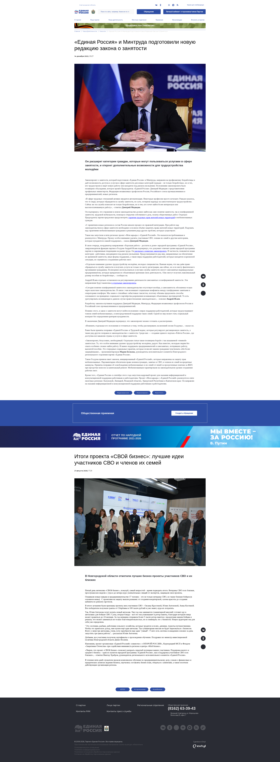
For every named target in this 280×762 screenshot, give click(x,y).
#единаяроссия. (123, 393)
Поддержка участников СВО (140, 26)
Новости (103, 31)
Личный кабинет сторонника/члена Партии (184, 12)
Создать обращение (184, 413)
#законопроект (142, 393)
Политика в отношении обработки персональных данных (97, 752)
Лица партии (94, 20)
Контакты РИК (83, 711)
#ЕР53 (122, 689)
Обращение (149, 12)
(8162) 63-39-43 (182, 708)
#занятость (159, 393)
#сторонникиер (139, 689)
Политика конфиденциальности (87, 750)
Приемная (159, 20)
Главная (77, 31)
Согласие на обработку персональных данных (92, 754)
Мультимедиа (177, 20)
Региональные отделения (150, 705)
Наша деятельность (115, 20)
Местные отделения (139, 20)
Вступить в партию (198, 20)
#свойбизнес (157, 689)
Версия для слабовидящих (195, 5)
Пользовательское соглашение (86, 748)
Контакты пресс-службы (119, 711)
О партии (77, 20)
